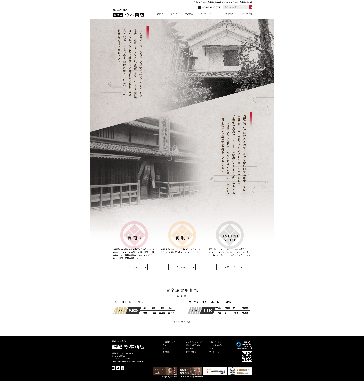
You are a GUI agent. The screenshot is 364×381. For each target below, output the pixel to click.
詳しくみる (134, 267)
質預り (160, 14)
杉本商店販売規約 (193, 345)
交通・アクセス (215, 342)
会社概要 (229, 14)
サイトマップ (214, 352)
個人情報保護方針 (216, 345)
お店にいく (230, 267)
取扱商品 (189, 14)
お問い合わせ (246, 14)
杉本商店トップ (169, 342)
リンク (212, 348)
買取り (174, 14)
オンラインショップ (209, 14)
